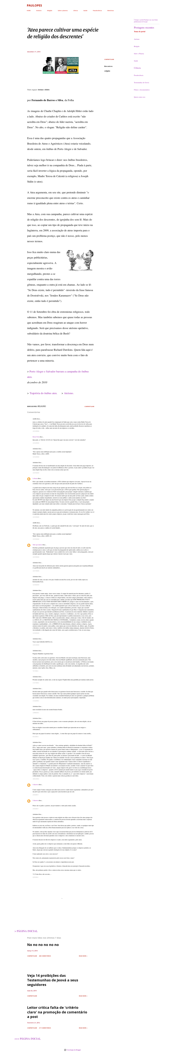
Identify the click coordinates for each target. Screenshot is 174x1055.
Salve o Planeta (139, 53)
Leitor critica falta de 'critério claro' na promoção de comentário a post (57, 1012)
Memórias (110, 10)
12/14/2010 (36, 443)
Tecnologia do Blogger (73, 1050)
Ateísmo (39, 10)
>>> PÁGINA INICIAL (27, 1038)
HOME (29, 10)
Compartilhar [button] (109, 59)
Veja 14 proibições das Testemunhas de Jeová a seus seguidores (52, 980)
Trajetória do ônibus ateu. (43, 393)
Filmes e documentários (142, 90)
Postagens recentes (144, 27)
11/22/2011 (36, 701)
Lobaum (35, 478)
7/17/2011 (35, 671)
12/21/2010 (36, 645)
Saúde (85, 10)
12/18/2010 (36, 585)
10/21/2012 (36, 779)
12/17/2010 (36, 571)
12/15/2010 (36, 473)
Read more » (83, 956)
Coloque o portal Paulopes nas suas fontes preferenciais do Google (146, 21)
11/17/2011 (36, 683)
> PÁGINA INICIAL (26, 931)
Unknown (35, 784)
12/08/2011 (36, 713)
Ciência (75, 10)
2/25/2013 (35, 877)
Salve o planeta (63, 10)
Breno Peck (36, 437)
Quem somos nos (139, 97)
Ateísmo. (69, 393)
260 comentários (45, 956)
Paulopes (34, 5)
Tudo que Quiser (37, 545)
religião (107, 71)
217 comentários (45, 1028)
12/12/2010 (36, 431)
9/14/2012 (35, 736)
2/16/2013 (35, 795)
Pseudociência (97, 10)
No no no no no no (43, 944)
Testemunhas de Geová (141, 82)
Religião (49, 10)
